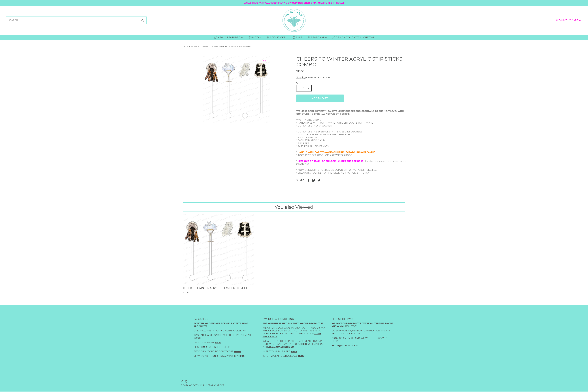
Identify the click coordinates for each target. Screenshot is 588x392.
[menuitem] (228, 37)
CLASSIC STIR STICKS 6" (200, 46)
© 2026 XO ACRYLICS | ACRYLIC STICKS (202, 385)
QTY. (298, 82)
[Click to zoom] (264, 61)
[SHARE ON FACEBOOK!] (308, 180)
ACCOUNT (561, 20)
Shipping (301, 77)
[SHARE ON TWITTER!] (313, 180)
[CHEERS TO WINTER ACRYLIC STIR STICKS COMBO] (218, 249)
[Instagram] (186, 381)
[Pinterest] (182, 381)
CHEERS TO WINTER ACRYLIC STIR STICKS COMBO (215, 288)
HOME (185, 46)
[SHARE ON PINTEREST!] (319, 180)
